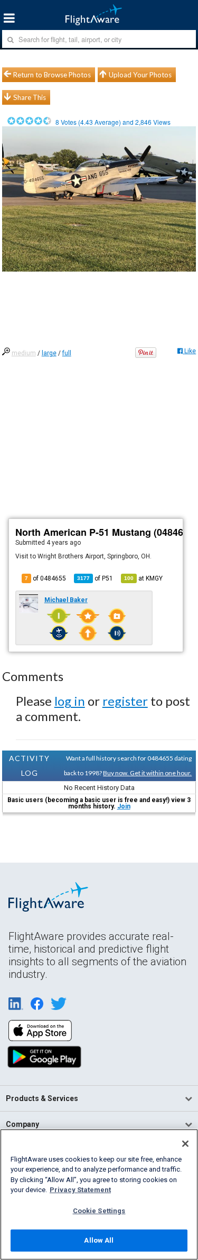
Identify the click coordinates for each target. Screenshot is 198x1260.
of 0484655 (45, 578)
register (125, 700)
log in (69, 700)
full (66, 353)
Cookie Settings (99, 1211)
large (49, 353)
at (143, 578)
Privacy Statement (80, 1190)
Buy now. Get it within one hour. (147, 773)
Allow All (99, 1240)
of (95, 578)
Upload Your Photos (140, 75)
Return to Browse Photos (52, 75)
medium (24, 353)
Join (123, 806)
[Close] (185, 1143)
